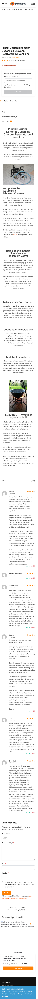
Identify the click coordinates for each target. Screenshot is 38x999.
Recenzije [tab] (6, 122)
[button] (32, 3)
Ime (4, 864)
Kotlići (25, 9)
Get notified (18, 968)
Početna (4, 9)
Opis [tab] (3, 112)
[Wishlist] (30, 924)
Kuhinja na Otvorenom (15, 9)
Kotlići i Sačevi (23, 910)
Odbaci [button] (5, 996)
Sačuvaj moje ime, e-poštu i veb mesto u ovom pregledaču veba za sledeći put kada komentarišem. (19, 884)
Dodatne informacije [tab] (9, 117)
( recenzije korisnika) (18, 60)
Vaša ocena (6, 834)
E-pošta (5, 873)
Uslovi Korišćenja (7, 986)
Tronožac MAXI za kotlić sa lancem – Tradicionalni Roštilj (15, 959)
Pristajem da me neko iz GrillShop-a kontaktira (18, 86)
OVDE (15, 234)
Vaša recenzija (8, 843)
